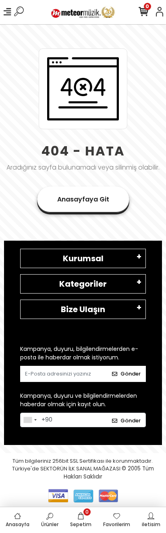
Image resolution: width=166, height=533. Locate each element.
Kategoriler (83, 284)
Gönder (130, 374)
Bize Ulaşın (83, 309)
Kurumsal (83, 258)
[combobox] (30, 420)
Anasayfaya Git (83, 199)
